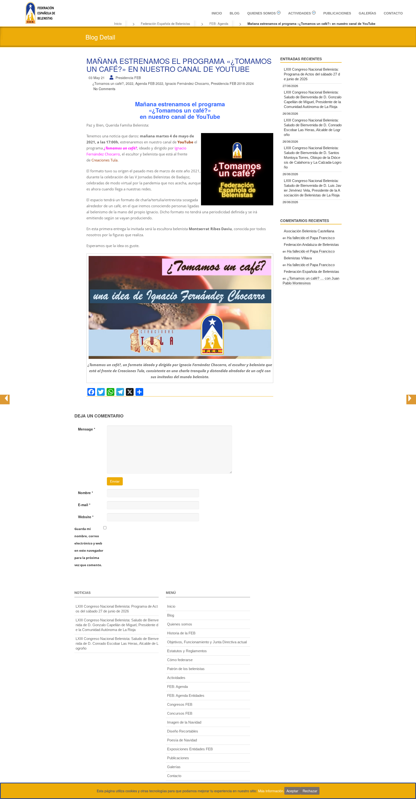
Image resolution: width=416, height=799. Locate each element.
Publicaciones (337, 13)
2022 (129, 83)
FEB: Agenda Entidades (185, 695)
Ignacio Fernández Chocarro (187, 83)
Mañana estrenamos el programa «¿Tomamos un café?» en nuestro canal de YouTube (179, 65)
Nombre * (85, 492)
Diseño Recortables (182, 731)
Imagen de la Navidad (184, 722)
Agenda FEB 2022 (149, 83)
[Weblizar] (40, 12)
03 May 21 (97, 77)
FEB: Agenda (218, 23)
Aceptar (292, 790)
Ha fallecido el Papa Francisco (311, 238)
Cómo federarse (180, 660)
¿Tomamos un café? (108, 83)
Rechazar (310, 790)
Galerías (367, 13)
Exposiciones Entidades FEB (190, 749)
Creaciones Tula (104, 160)
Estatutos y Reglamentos (187, 651)
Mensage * (86, 429)
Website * (85, 516)
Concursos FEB (179, 713)
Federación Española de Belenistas (165, 23)
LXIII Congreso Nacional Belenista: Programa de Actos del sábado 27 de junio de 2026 (312, 74)
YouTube (185, 142)
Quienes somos (261, 13)
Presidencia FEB (128, 77)
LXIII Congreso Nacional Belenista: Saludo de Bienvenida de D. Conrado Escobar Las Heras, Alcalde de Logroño (313, 127)
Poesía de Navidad (182, 740)
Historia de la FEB (181, 633)
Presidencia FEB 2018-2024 (232, 83)
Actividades (299, 13)
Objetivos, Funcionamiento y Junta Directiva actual (207, 642)
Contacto (393, 13)
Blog (235, 13)
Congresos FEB (179, 704)
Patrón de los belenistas (186, 669)
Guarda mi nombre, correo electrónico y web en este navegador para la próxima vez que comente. (88, 547)
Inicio (217, 13)
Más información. (271, 790)
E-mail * (84, 504)
